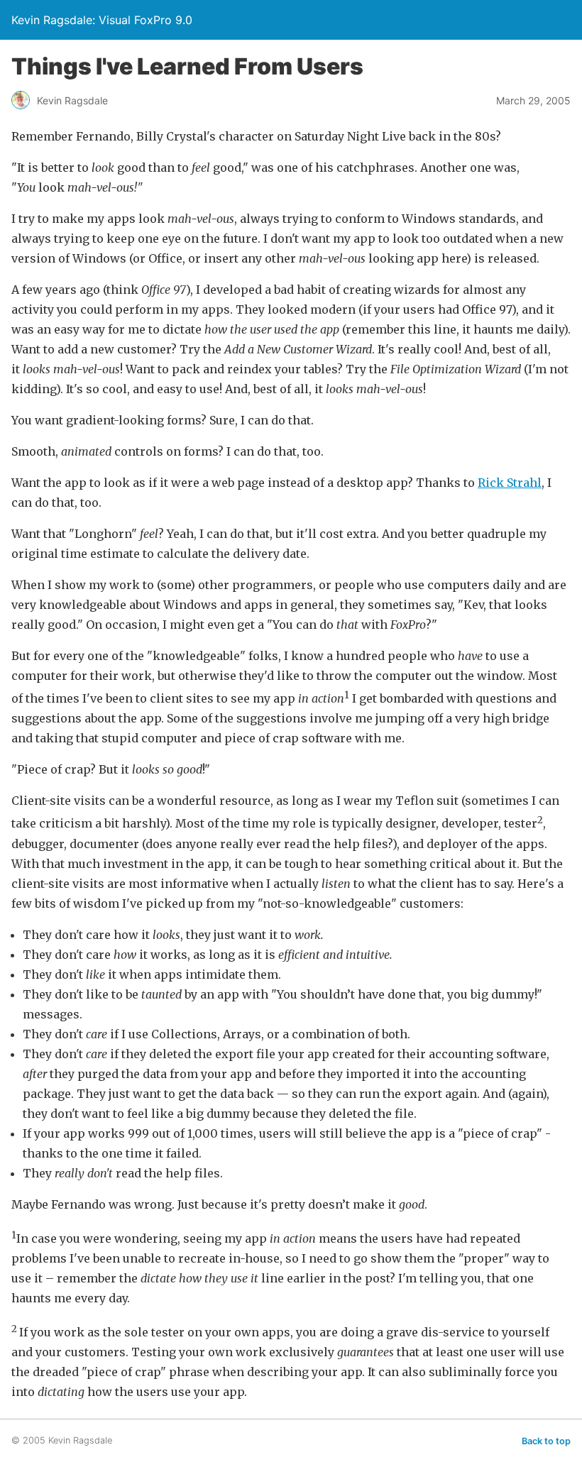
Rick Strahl (510, 483)
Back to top (546, 1441)
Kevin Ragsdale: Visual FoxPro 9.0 (101, 20)
